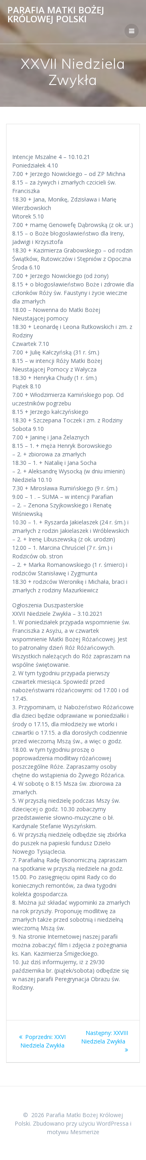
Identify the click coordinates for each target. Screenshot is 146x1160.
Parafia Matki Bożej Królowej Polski (55, 15)
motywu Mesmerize (73, 1132)
